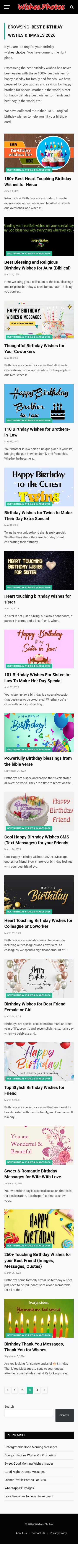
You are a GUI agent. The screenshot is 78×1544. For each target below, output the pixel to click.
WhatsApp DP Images (19, 1488)
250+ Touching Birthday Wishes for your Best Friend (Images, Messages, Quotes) (37, 1260)
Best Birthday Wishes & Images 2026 (28, 170)
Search (9, 1406)
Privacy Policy (58, 1533)
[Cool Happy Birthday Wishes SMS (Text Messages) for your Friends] (39, 811)
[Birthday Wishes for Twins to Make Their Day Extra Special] (39, 487)
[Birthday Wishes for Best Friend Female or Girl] (39, 978)
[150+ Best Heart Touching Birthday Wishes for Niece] (39, 153)
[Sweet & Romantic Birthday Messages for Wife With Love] (39, 1145)
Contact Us (38, 1533)
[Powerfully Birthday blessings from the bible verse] (39, 732)
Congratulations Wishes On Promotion (30, 1455)
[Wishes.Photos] (41, 7)
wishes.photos (15, 52)
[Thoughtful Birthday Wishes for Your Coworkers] (39, 320)
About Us (21, 1533)
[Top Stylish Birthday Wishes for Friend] (39, 1061)
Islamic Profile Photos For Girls (25, 1480)
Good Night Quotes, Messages (25, 1471)
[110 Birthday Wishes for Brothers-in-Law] (39, 403)
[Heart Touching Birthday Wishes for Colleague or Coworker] (39, 894)
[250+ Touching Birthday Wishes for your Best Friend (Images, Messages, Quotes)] (39, 1228)
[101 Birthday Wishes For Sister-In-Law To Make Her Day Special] (39, 649)
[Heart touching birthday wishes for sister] (39, 570)
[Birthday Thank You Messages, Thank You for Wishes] (39, 1318)
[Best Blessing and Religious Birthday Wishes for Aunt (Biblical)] (39, 236)
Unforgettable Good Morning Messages (31, 1447)
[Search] (71, 7)
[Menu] (7, 7)
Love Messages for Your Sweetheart (29, 1496)
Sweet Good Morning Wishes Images (29, 1463)
